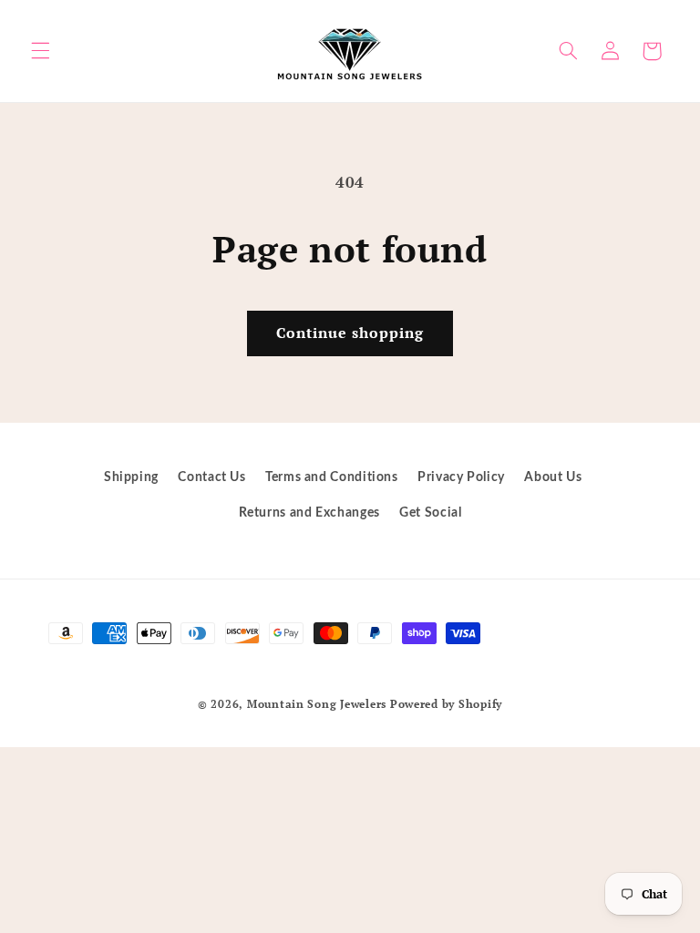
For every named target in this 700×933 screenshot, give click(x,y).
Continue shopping (350, 333)
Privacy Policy (461, 477)
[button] (40, 51)
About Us (553, 477)
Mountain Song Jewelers (318, 704)
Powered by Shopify (446, 704)
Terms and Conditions (331, 477)
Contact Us (211, 477)
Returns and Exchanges (309, 513)
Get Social (430, 513)
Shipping (131, 477)
